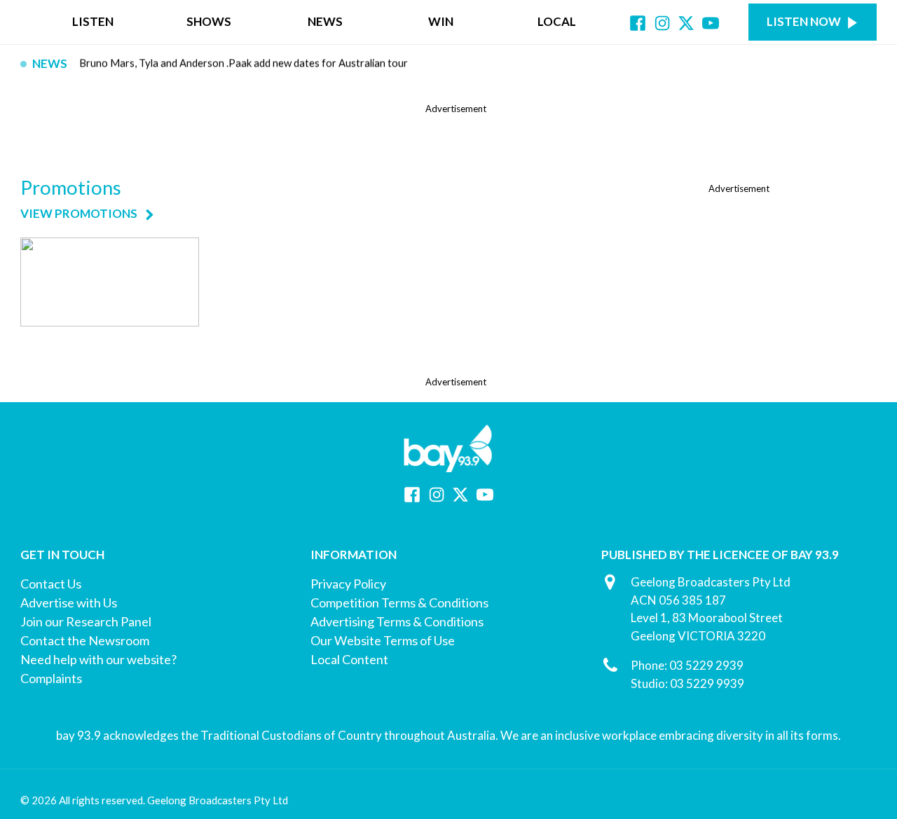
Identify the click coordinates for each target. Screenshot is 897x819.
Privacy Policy (348, 583)
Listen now (804, 21)
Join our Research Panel (85, 621)
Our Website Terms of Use (382, 640)
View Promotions (78, 214)
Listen (93, 21)
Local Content (349, 659)
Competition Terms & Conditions (399, 602)
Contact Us (50, 583)
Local (556, 21)
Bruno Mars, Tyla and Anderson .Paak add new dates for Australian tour (243, 63)
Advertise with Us (68, 602)
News (325, 21)
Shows (208, 21)
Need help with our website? (98, 659)
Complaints (51, 678)
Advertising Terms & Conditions (397, 621)
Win (440, 21)
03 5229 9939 (707, 683)
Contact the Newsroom (84, 640)
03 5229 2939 (706, 665)
